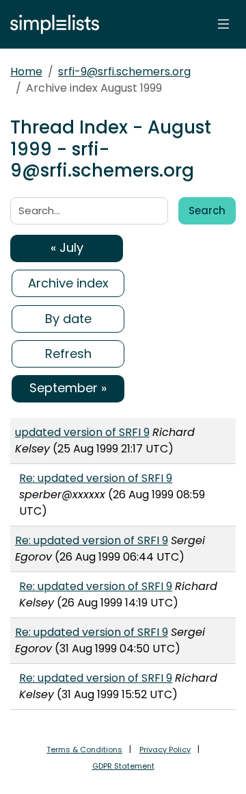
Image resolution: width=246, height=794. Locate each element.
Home (26, 71)
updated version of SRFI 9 (82, 432)
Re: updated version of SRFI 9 (95, 478)
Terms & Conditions (84, 749)
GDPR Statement (123, 765)
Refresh (68, 353)
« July (67, 247)
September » (68, 387)
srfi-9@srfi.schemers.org (124, 71)
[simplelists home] (51, 24)
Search (207, 210)
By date (68, 318)
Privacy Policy (165, 749)
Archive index (68, 283)
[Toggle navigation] (223, 24)
